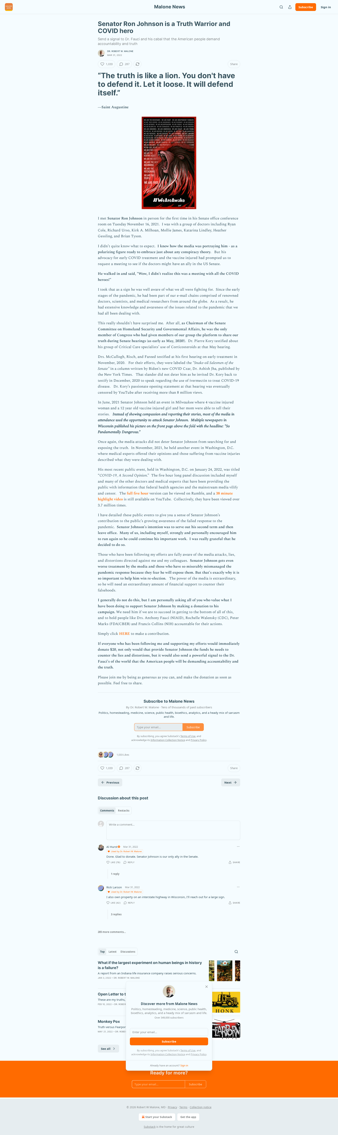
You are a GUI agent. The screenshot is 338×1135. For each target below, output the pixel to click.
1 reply (115, 874)
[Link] (92, 84)
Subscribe (305, 7)
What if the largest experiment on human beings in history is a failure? (150, 965)
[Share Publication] (290, 7)
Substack (150, 1127)
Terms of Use (187, 1050)
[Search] (281, 7)
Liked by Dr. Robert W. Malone (126, 851)
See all (106, 1049)
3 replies (116, 914)
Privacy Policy (198, 1054)
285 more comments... (112, 932)
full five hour (137, 493)
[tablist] (115, 810)
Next (228, 782)
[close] (206, 987)
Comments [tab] (107, 810)
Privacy (172, 1107)
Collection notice (200, 1107)
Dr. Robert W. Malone (120, 51)
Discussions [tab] (127, 951)
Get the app (188, 1117)
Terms (183, 1107)
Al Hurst (111, 847)
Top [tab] (102, 951)
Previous (112, 782)
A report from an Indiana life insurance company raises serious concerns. (147, 973)
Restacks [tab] (123, 810)
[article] (169, 973)
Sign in (326, 7)
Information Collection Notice (168, 1054)
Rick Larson (114, 887)
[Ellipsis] (238, 846)
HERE (124, 634)
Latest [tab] (113, 951)
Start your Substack (158, 1117)
